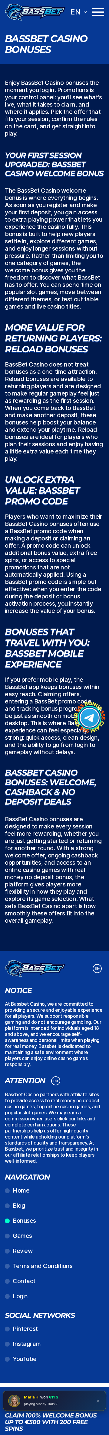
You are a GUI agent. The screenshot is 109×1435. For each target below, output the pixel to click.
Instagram (27, 1344)
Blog (19, 1206)
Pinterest (25, 1329)
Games (22, 1236)
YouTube (25, 1359)
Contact (24, 1281)
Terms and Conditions (42, 1266)
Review (23, 1251)
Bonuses (24, 1221)
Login (20, 1296)
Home (21, 1190)
